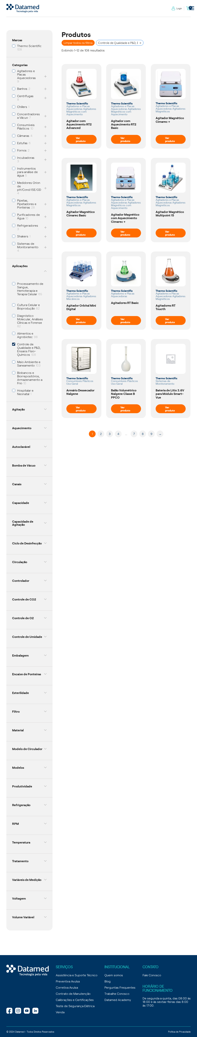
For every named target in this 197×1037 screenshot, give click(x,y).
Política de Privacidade (179, 1031)
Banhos (22, 88)
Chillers (22, 106)
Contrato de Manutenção (73, 993)
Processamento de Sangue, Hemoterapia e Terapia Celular (30, 288)
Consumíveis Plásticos (26, 126)
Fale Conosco (152, 975)
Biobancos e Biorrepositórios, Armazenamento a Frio (29, 377)
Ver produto (81, 139)
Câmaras (23, 135)
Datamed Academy (117, 999)
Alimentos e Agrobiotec (25, 335)
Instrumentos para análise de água (27, 171)
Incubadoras (25, 157)
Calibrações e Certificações (75, 999)
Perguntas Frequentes (119, 987)
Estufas (22, 143)
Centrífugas (25, 96)
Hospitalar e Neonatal (25, 392)
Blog (107, 981)
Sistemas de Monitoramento (27, 245)
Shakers (22, 236)
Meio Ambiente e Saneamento (28, 363)
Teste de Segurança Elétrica (75, 1006)
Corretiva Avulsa (67, 987)
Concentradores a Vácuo (28, 115)
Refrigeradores (27, 225)
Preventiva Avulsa (68, 981)
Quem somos (113, 975)
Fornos (22, 150)
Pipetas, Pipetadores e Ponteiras (26, 203)
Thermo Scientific (29, 46)
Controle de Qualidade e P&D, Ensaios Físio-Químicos (29, 349)
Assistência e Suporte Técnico (76, 975)
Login (179, 8)
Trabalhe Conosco (116, 993)
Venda (60, 1012)
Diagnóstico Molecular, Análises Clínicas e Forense (30, 319)
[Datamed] (27, 970)
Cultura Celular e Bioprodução (28, 306)
